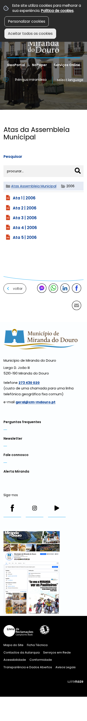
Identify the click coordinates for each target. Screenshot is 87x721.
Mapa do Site (13, 645)
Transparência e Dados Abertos (27, 667)
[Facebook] (12, 508)
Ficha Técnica (37, 645)
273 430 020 (29, 382)
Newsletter (12, 438)
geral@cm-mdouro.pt (35, 402)
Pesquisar (12, 156)
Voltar (18, 288)
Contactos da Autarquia (21, 652)
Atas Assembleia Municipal (33, 186)
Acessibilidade (44, 629)
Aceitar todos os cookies (30, 33)
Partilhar (76, 288)
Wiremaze (75, 681)
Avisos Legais (65, 667)
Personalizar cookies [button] (26, 21)
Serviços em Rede (57, 652)
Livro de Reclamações (18, 631)
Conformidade (40, 660)
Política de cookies (57, 10)
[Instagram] (34, 508)
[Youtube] (57, 508)
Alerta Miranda (16, 471)
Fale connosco (16, 454)
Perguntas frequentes (22, 422)
